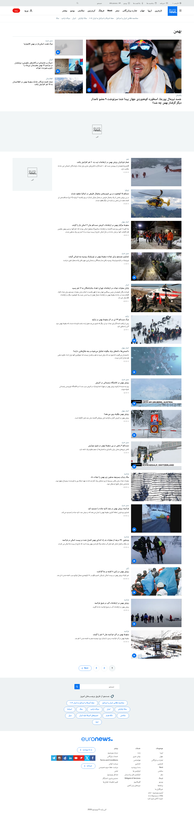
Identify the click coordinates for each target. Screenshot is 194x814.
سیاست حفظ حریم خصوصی (108, 767)
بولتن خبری (136, 756)
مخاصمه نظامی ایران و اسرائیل (127, 18)
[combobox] (90, 3)
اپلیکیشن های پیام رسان (132, 774)
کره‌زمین (91, 10)
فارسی (176, 3)
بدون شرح (49, 41)
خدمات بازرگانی (112, 756)
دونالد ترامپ (65, 18)
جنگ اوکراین (82, 18)
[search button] (77, 3)
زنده (16, 10)
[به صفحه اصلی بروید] (172, 11)
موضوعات (159, 748)
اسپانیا (69, 709)
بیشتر (116, 748)
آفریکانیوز (137, 782)
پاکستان (178, 95)
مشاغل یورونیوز (112, 774)
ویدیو (72, 10)
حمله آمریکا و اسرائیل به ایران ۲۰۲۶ (101, 18)
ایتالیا (127, 190)
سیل (70, 715)
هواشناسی (136, 760)
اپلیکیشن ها (136, 771)
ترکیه (127, 316)
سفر (117, 10)
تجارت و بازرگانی (129, 10)
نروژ (97, 722)
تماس (116, 771)
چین (127, 159)
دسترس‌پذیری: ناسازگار (110, 778)
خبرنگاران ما (159, 789)
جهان (142, 10)
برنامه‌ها (160, 785)
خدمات (137, 748)
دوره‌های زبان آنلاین (133, 785)
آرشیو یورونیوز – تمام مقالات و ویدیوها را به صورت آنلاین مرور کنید (155, 795)
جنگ (57, 18)
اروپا (150, 10)
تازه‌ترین (158, 10)
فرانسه (126, 474)
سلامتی (81, 10)
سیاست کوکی (113, 763)
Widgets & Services (132, 778)
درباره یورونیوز (113, 753)
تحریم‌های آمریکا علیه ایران (88, 715)
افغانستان (49, 79)
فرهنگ (101, 10)
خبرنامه (89, 766)
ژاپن (127, 568)
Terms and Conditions (109, 760)
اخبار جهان (125, 222)
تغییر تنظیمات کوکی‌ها (110, 782)
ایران (74, 18)
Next (109, 10)
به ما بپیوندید (135, 767)
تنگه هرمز (109, 715)
